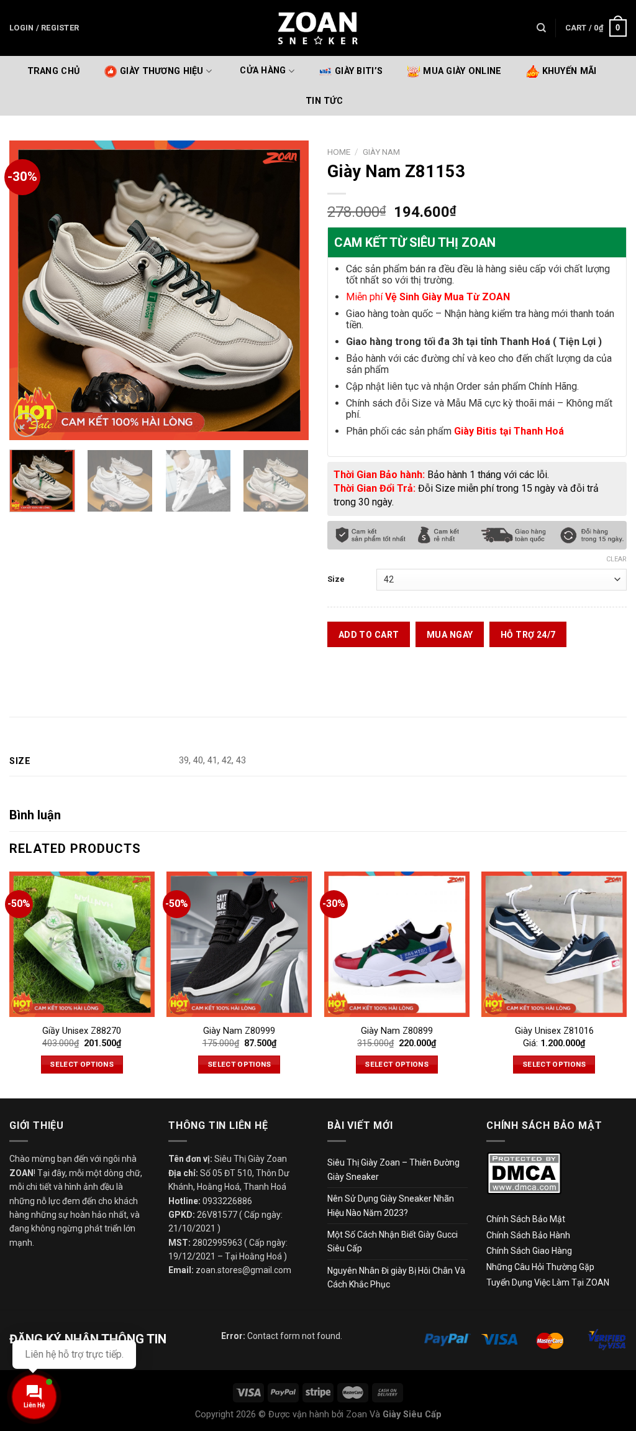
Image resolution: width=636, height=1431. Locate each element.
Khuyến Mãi (569, 71)
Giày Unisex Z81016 (554, 1031)
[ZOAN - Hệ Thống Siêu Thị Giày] (318, 28)
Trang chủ (53, 71)
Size (336, 579)
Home (338, 152)
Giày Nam (381, 152)
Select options (82, 1064)
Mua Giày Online (462, 71)
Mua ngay (450, 635)
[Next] (287, 290)
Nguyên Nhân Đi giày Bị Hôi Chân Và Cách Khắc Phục (396, 1277)
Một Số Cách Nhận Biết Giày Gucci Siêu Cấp (392, 1241)
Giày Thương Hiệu (162, 71)
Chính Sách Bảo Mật (525, 1219)
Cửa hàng (263, 71)
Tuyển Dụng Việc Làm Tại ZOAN (548, 1282)
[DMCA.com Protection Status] (523, 1173)
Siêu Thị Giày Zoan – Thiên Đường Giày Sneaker (393, 1169)
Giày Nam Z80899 (397, 1031)
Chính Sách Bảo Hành (528, 1235)
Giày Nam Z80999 (239, 1031)
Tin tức (324, 101)
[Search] (541, 28)
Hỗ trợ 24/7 (528, 635)
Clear (616, 559)
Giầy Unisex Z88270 (81, 1031)
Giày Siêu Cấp (412, 1414)
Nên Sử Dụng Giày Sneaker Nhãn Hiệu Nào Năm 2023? (390, 1205)
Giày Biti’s (359, 71)
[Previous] (31, 290)
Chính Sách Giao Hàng (529, 1251)
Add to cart (368, 635)
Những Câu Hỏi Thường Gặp (540, 1267)
